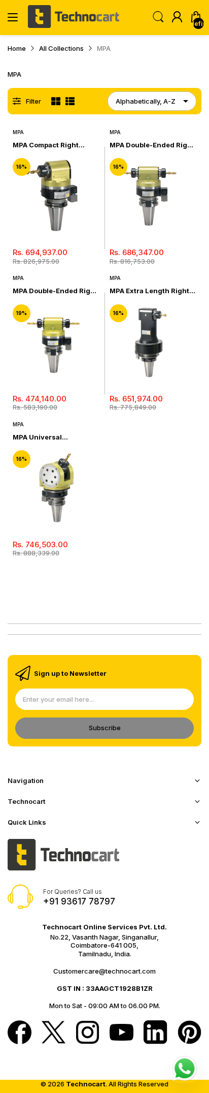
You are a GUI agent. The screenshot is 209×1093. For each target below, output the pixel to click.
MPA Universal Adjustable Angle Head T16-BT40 (51, 437)
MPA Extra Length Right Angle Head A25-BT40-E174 (149, 291)
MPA (18, 132)
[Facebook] (19, 1033)
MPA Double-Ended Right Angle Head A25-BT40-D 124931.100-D (55, 291)
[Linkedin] (155, 1033)
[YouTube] (121, 1033)
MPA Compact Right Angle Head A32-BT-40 (52, 145)
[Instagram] (87, 1033)
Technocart (86, 1084)
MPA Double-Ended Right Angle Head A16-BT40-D (152, 145)
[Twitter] (53, 1033)
